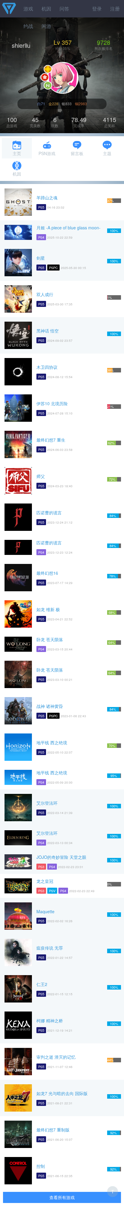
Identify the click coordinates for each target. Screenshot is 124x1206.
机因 (46, 8)
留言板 (77, 153)
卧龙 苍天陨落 (49, 639)
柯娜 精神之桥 (49, 1021)
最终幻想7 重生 (50, 440)
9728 (103, 42)
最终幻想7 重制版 (53, 1130)
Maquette (45, 911)
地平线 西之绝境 (51, 742)
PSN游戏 (47, 153)
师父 (40, 476)
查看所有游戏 (62, 1197)
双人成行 (44, 294)
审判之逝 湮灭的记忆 (56, 1057)
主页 (17, 153)
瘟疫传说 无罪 (49, 948)
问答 (64, 8)
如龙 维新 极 (48, 609)
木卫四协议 (46, 367)
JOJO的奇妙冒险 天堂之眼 (61, 857)
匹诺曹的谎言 (49, 513)
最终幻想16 (47, 573)
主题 (107, 153)
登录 (97, 8)
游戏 (28, 8)
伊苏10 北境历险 (52, 403)
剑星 (40, 258)
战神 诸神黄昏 (49, 706)
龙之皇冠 (44, 881)
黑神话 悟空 (47, 331)
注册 (115, 8)
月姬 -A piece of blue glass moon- (68, 228)
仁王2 (41, 984)
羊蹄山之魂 (46, 197)
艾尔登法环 (46, 803)
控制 (40, 1166)
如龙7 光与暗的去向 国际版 (62, 1093)
